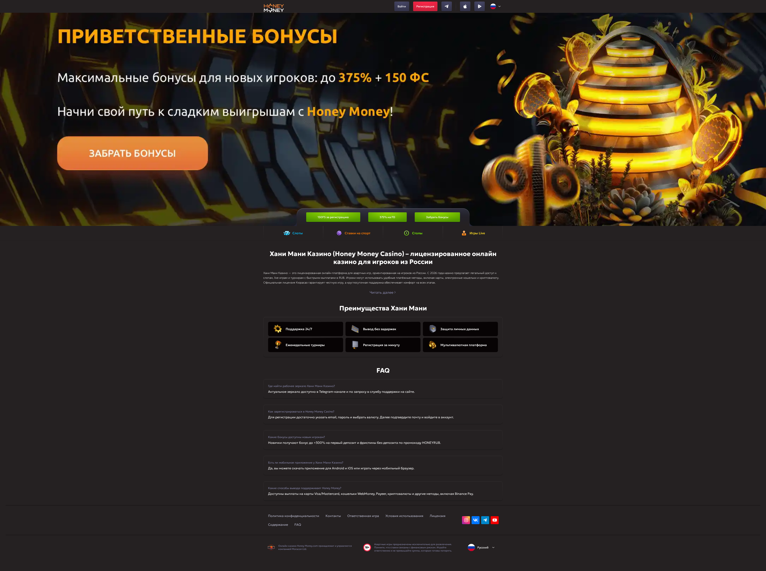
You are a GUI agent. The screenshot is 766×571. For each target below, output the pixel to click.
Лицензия (437, 516)
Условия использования (404, 516)
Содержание (278, 525)
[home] (273, 6)
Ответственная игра (363, 516)
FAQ (297, 525)
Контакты (333, 516)
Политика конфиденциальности (293, 516)
